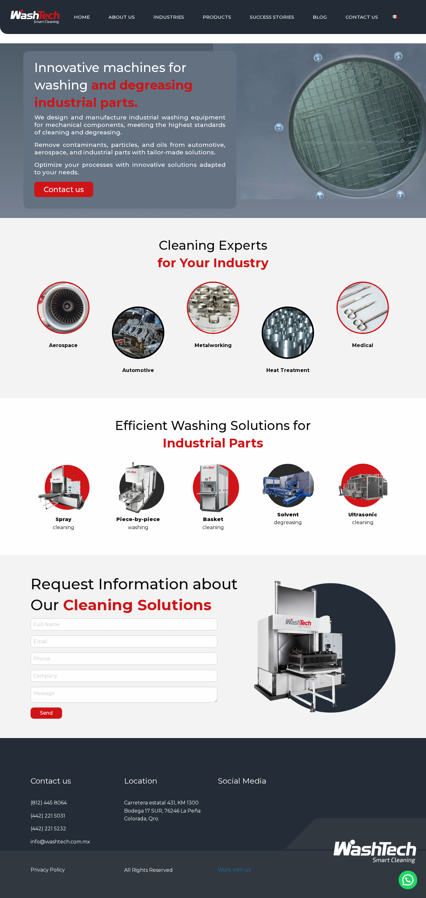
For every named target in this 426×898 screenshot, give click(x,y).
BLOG (320, 17)
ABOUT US (122, 17)
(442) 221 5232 (48, 829)
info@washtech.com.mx (60, 842)
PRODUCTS (217, 17)
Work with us (234, 870)
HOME (82, 17)
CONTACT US (362, 17)
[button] (408, 880)
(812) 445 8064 (49, 803)
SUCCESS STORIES (272, 17)
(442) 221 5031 (48, 816)
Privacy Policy (48, 870)
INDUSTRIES (168, 17)
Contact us (64, 189)
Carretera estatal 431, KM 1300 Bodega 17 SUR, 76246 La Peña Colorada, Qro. (162, 811)
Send (46, 713)
